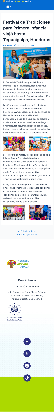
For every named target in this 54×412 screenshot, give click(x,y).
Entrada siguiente (27, 234)
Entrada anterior (27, 231)
